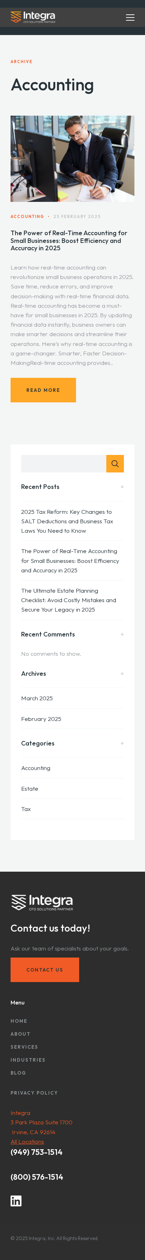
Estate (29, 788)
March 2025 (37, 698)
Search (115, 463)
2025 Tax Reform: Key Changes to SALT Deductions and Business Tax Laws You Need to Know (67, 521)
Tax (26, 808)
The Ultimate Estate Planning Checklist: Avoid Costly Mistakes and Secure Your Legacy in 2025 (68, 600)
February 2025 (41, 718)
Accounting (35, 767)
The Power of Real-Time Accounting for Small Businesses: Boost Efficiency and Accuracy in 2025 (69, 240)
